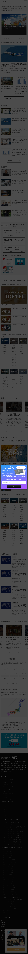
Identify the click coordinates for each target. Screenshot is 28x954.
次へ (14, 486)
